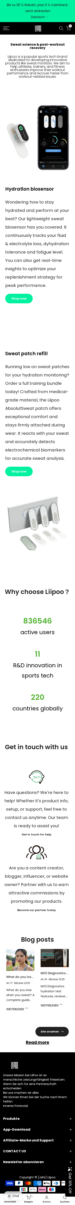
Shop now (18, 298)
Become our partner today (36, 910)
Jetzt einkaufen (37, 11)
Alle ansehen (50, 1032)
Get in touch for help (36, 834)
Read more (37, 1042)
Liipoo (52, 1177)
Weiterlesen (15, 1009)
